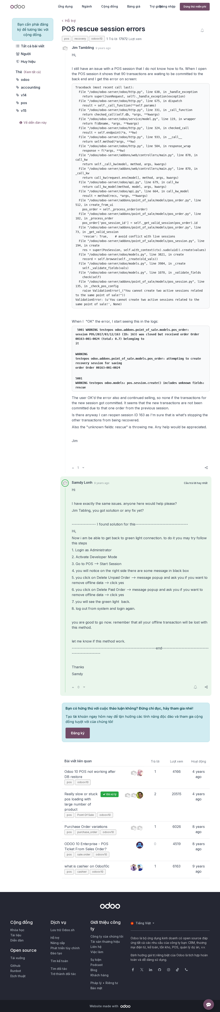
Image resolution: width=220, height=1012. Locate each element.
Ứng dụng (65, 6)
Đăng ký (77, 733)
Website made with (104, 1006)
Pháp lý (96, 983)
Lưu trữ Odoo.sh (62, 930)
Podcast (96, 965)
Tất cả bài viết (32, 46)
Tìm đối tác (58, 968)
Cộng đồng (109, 6)
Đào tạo (56, 953)
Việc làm (96, 952)
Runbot (15, 971)
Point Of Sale (85, 814)
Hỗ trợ (70, 20)
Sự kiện (95, 959)
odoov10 (96, 38)
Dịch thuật (18, 976)
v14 (23, 95)
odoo (24, 79)
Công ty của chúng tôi (106, 936)
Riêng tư (111, 983)
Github (15, 965)
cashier (82, 871)
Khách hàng (99, 975)
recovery (80, 38)
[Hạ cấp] (83, 467)
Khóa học (17, 930)
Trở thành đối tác (63, 974)
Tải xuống (17, 958)
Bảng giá (133, 6)
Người (25, 54)
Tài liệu (15, 935)
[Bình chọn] (73, 467)
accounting (30, 87)
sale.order (83, 854)
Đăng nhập (167, 6)
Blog (93, 970)
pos (23, 103)
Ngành (87, 6)
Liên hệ (95, 947)
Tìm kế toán (59, 961)
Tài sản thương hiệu (105, 941)
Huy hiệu (27, 61)
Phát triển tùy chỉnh (65, 948)
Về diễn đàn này (35, 122)
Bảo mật (96, 988)
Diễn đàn (17, 940)
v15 (23, 110)
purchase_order (87, 832)
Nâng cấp (57, 943)
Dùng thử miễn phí (194, 6)
